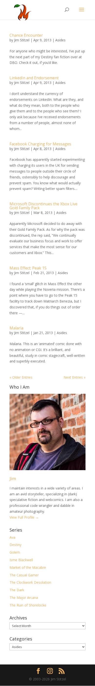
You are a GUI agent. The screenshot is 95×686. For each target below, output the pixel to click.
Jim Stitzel (21, 40)
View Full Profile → (24, 517)
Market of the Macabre (28, 567)
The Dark (17, 590)
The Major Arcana (24, 597)
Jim (13, 478)
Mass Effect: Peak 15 (28, 268)
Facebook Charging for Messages (40, 144)
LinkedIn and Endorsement (34, 78)
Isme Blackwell (21, 560)
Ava (12, 537)
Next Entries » (75, 377)
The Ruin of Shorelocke (28, 605)
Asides (60, 40)
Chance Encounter (26, 35)
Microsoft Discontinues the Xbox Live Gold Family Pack (43, 205)
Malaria (16, 328)
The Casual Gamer (24, 575)
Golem (15, 552)
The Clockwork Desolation (30, 582)
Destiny (15, 544)
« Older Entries (21, 377)
